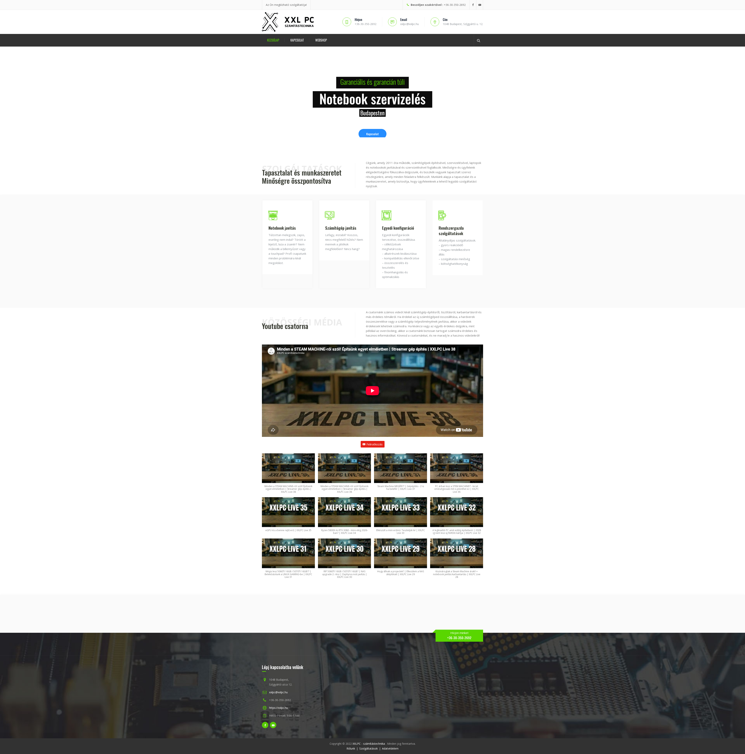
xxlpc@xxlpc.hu (278, 692)
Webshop (321, 40)
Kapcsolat (297, 40)
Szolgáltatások (368, 748)
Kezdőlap (273, 40)
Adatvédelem (390, 748)
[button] (288, 475)
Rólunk (351, 748)
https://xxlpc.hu (278, 708)
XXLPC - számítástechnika (369, 743)
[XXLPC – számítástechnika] (288, 22)
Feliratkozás (374, 444)
